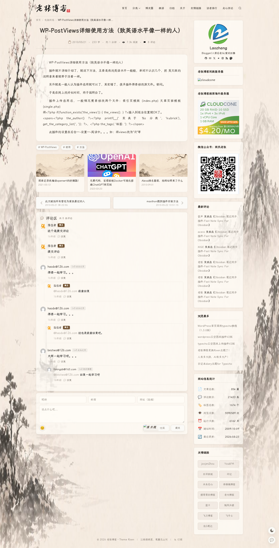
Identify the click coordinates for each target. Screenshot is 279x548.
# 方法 (80, 147)
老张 (200, 262)
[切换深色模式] (272, 530)
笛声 (200, 216)
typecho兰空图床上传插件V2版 (216, 343)
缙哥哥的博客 (207, 494)
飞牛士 (229, 515)
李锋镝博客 (229, 484)
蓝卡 (207, 505)
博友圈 (149, 8)
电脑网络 (49, 20)
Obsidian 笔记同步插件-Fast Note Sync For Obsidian (217, 221)
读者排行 (211, 8)
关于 (182, 8)
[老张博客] (55, 8)
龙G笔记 (207, 526)
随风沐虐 (229, 505)
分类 (135, 8)
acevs (201, 231)
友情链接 (196, 8)
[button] (150, 428)
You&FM (229, 463)
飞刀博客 (208, 515)
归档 (172, 8)
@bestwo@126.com (66, 374)
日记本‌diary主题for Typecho (215, 363)
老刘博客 (229, 494)
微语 (161, 8)
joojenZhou (207, 463)
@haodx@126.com (65, 291)
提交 (177, 427)
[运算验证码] (156, 428)
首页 (124, 8)
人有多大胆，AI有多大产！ (214, 356)
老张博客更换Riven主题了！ (214, 350)
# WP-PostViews (47, 147)
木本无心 (208, 484)
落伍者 (52, 225)
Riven (131, 539)
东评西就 (208, 474)
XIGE (201, 247)
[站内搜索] (240, 8)
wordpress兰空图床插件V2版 (215, 336)
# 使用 (67, 147)
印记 (229, 474)
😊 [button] (42, 428)
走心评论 (227, 8)
